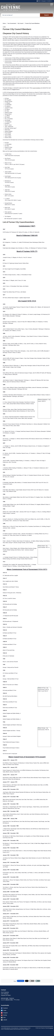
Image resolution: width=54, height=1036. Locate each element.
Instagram (5, 1012)
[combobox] (45, 1)
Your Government (12, 23)
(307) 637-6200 (4, 998)
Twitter (4, 1010)
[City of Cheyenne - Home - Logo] (11, 7)
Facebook (5, 1008)
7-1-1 (2, 999)
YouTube (5, 1015)
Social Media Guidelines (9, 1029)
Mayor (10, 88)
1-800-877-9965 (9, 999)
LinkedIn (5, 1019)
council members (36, 88)
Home (4, 23)
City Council (21, 23)
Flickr (4, 1017)
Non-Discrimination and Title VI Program (21, 1029)
